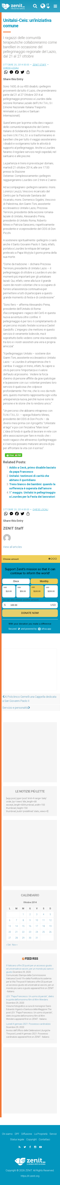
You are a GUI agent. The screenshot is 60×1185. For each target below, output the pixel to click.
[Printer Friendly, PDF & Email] (13, 455)
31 (37, 938)
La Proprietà (40, 1133)
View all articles (12, 546)
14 (16, 926)
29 (23, 938)
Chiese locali (11, 68)
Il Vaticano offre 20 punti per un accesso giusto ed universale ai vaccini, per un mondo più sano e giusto (29, 968)
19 (50, 926)
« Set (8, 944)
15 (23, 926)
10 (37, 920)
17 (37, 926)
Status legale (17, 1139)
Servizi (53, 1133)
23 (30, 932)
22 (23, 932)
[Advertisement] (30, 672)
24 (37, 932)
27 (9, 938)
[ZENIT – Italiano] (17, 6)
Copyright (31, 1139)
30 (30, 938)
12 (50, 920)
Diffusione (26, 1133)
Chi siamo (7, 1133)
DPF (17, 1133)
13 (9, 926)
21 (16, 932)
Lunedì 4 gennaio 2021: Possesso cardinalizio (28, 1024)
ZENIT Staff (39, 64)
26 (50, 932)
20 (9, 932)
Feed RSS (31, 958)
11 (43, 920)
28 (16, 938)
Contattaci (44, 1139)
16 (30, 926)
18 (43, 926)
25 (43, 932)
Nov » (14, 944)
